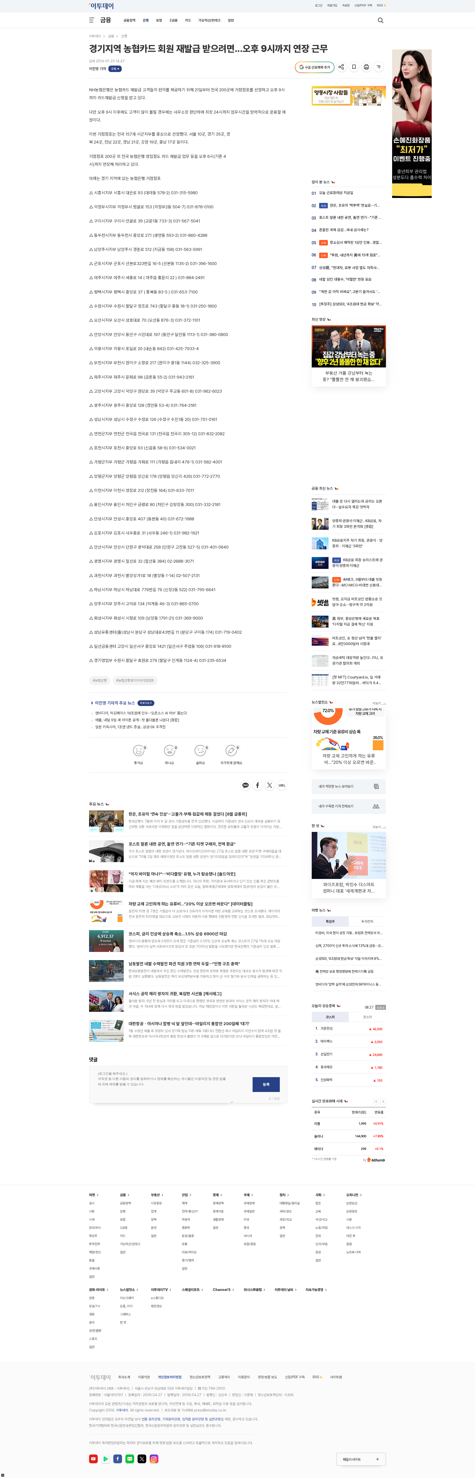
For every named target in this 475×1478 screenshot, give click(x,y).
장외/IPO (95, 1228)
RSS (380, 5)
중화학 (186, 1228)
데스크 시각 (353, 1228)
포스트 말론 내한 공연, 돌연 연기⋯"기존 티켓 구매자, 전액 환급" (182, 844)
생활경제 (218, 1219)
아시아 (248, 1236)
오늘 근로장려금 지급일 (336, 193)
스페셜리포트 (191, 1290)
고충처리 (224, 1377)
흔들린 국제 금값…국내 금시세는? (344, 230)
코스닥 (367, 1017)
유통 (184, 1244)
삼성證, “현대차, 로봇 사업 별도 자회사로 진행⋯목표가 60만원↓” (368, 268)
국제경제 (249, 1203)
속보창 (346, 5)
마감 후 (350, 1236)
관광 (92, 1298)
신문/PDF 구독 (363, 5)
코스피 (330, 1017)
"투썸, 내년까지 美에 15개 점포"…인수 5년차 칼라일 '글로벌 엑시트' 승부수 (380, 255)
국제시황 (94, 1268)
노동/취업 (321, 1228)
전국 (318, 1236)
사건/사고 (321, 1219)
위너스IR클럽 (253, 1290)
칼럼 (349, 1244)
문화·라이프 (97, 1290)
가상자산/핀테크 (209, 20)
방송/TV (94, 1306)
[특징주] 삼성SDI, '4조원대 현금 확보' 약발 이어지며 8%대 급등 (366, 304)
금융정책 (129, 20)
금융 (105, 20)
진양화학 (326, 1080)
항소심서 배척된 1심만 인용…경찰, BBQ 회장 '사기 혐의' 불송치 (372, 242)
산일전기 (326, 1054)
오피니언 (352, 1195)
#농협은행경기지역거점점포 (135, 680)
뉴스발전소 (127, 1290)
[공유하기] (342, 67)
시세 (92, 1219)
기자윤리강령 (171, 1419)
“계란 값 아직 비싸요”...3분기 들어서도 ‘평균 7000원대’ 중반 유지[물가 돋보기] (377, 292)
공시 (92, 1203)
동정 (318, 1252)
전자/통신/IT (190, 1211)
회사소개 (124, 1377)
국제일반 (249, 1211)
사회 (318, 1195)
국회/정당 (286, 1211)
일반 (231, 20)
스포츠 (93, 1339)
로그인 (318, 5)
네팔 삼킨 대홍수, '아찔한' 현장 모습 (345, 279)
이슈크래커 (127, 1298)
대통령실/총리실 (290, 1203)
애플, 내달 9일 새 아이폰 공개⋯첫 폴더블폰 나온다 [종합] (137, 720)
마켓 (92, 1195)
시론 (349, 1219)
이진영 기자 (97, 69)
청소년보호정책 (200, 1377)
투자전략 (367, 921)
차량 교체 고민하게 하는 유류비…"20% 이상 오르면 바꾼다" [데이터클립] (191, 903)
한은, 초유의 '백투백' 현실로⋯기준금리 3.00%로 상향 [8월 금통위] (375, 205)
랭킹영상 (156, 1306)
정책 (153, 1219)
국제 (247, 1195)
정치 (282, 1195)
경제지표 (218, 1211)
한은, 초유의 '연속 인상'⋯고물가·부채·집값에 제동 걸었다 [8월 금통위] (188, 814)
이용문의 (244, 1377)
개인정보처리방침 (170, 1377)
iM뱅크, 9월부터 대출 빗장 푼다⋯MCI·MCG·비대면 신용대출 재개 (357, 585)
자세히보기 (146, 703)
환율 (92, 1260)
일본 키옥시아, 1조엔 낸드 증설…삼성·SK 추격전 (130, 727)
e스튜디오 (157, 1298)
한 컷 (123, 1322)
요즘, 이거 (126, 1306)
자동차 (186, 1219)
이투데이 (95, 36)
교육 (318, 1211)
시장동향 (156, 1203)
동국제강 (326, 1067)
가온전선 (326, 1028)
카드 (188, 20)
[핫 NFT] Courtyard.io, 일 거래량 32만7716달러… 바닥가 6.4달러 (357, 683)
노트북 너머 (353, 1252)
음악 (92, 1322)
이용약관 (144, 1377)
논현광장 (351, 1211)
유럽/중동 (250, 1244)
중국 (246, 1228)
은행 (146, 20)
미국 (246, 1219)
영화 (92, 1314)
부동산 (155, 1195)
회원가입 (332, 5)
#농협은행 (100, 680)
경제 (216, 1195)
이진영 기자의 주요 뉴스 (115, 703)
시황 (92, 1211)
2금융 (173, 20)
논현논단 (351, 1203)
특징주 (330, 921)
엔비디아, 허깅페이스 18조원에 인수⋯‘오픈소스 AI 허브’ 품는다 (141, 713)
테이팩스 (326, 1041)
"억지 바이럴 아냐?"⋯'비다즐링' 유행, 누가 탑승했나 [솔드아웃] (182, 874)
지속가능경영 (314, 1290)
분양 (153, 1228)
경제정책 (218, 1203)
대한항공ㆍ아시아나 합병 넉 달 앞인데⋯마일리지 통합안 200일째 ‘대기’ (189, 1023)
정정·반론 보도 (267, 1377)
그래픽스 (125, 1314)
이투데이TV (159, 1290)
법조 (318, 1203)
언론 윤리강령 (151, 1419)
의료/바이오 (189, 1252)
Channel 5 (222, 1290)
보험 (159, 20)
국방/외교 (286, 1219)
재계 (184, 1203)
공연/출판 (95, 1331)
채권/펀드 (95, 1252)
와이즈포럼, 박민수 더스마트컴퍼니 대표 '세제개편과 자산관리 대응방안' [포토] (349, 891)
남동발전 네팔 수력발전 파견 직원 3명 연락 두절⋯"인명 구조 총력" (184, 963)
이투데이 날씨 (284, 1290)
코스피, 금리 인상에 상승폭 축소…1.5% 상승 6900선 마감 (178, 933)
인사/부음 (321, 1244)
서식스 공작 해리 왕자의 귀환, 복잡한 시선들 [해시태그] (175, 993)
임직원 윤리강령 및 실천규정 (201, 1419)
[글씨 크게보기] (379, 67)
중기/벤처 (188, 1260)
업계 (153, 1211)
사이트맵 (336, 1377)
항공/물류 (188, 1236)
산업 (185, 1195)
